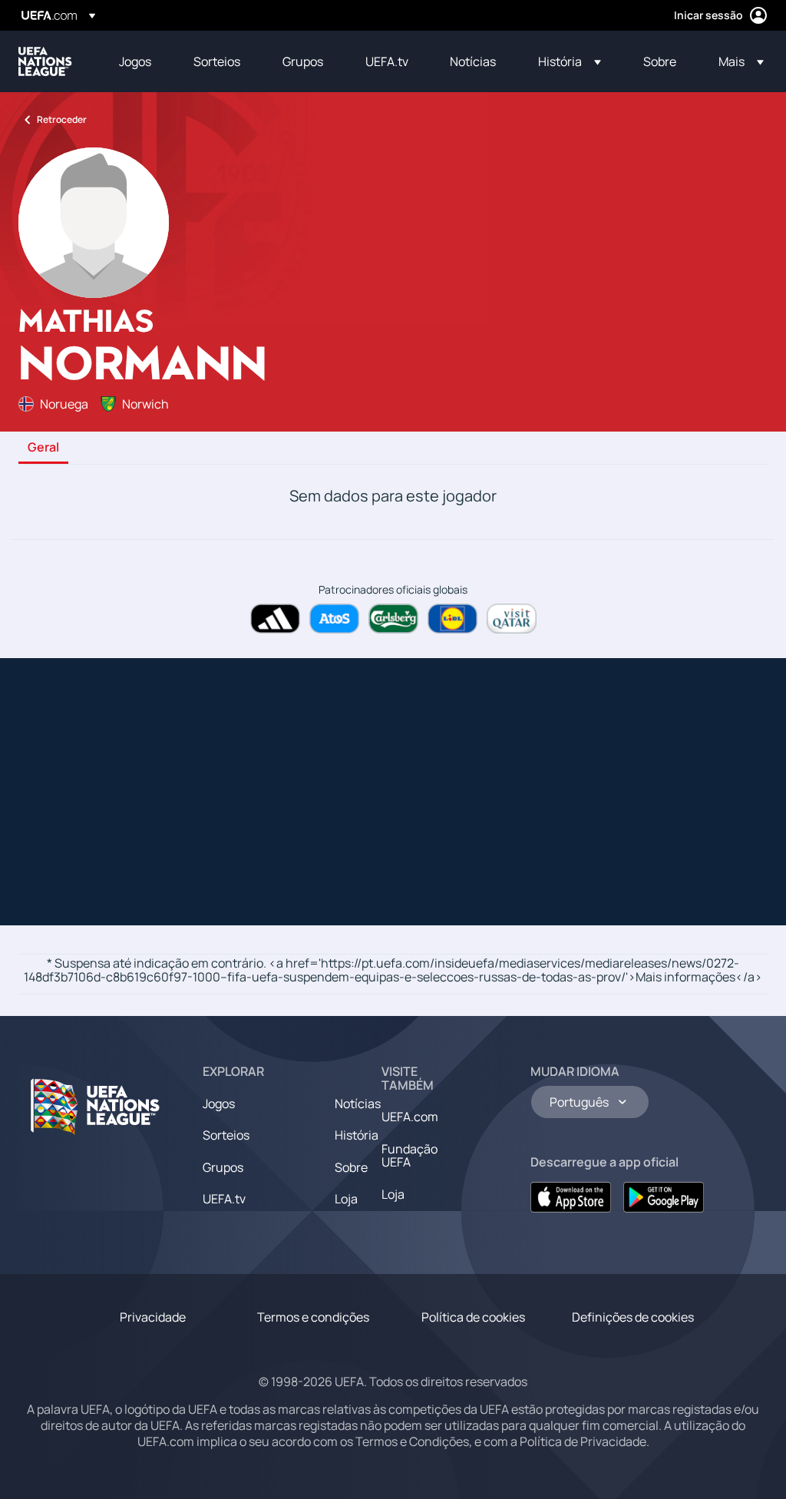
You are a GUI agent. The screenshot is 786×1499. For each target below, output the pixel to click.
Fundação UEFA (409, 1155)
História (356, 1135)
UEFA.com (409, 1116)
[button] (569, 61)
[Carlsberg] (393, 619)
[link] (135, 61)
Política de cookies (473, 1317)
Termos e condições (313, 1317)
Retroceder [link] (62, 119)
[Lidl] (452, 619)
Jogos (219, 1103)
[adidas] (275, 619)
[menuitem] (137, 61)
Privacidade (153, 1317)
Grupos (223, 1167)
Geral (43, 448)
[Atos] (334, 619)
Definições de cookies (633, 1317)
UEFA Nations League (45, 61)
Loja (346, 1198)
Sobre (351, 1167)
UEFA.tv (224, 1198)
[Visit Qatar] (512, 619)
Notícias (358, 1103)
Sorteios (226, 1135)
